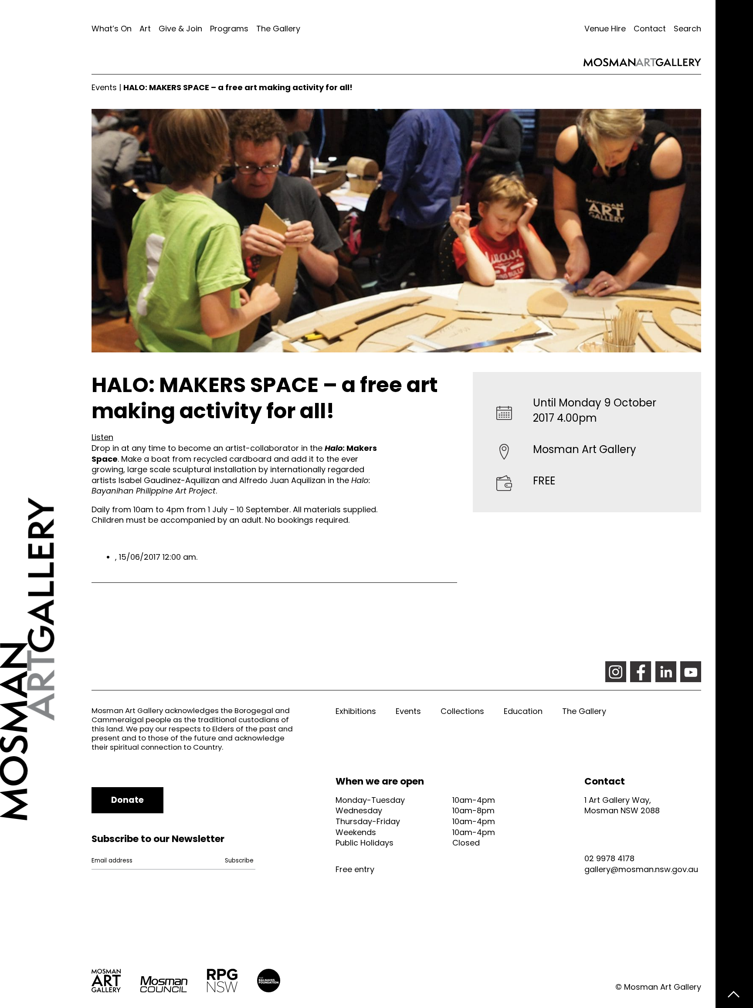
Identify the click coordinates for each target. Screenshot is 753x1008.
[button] (102, 437)
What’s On (112, 28)
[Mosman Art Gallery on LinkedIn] (665, 671)
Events (104, 87)
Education (523, 711)
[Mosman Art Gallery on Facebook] (640, 671)
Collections (462, 711)
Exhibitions (356, 711)
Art (145, 28)
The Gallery (278, 28)
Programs (229, 28)
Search (687, 28)
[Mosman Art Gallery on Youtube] (690, 671)
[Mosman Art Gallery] (46, 504)
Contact (650, 28)
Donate (127, 800)
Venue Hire (605, 28)
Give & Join (180, 28)
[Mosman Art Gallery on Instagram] (615, 671)
